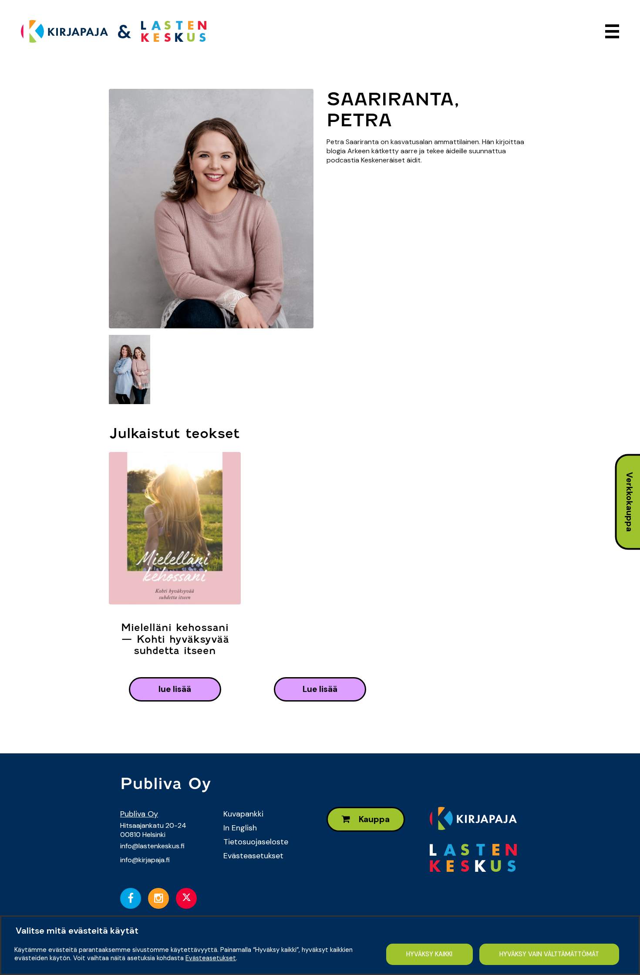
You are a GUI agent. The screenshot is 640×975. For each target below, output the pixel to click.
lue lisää (174, 689)
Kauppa (373, 819)
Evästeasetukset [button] (210, 958)
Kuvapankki (243, 814)
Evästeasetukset (253, 855)
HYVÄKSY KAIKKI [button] (429, 954)
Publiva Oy (139, 814)
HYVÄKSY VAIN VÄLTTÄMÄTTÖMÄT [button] (549, 954)
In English (240, 828)
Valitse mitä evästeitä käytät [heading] (77, 930)
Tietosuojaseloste (255, 842)
